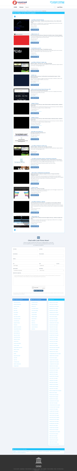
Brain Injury (15, 310)
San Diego (32, 11)
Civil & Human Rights (35, 310)
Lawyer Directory (22, 11)
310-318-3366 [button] (35, 127)
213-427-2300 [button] (35, 226)
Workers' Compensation (17, 363)
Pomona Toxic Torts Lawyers (53, 388)
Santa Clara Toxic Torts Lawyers (54, 415)
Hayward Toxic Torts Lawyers (53, 351)
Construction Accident (17, 318)
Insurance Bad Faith (46, 451)
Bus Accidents (16, 312)
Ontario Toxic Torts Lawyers (53, 378)
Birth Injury (15, 308)
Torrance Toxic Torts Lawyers (53, 433)
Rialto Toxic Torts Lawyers (53, 392)
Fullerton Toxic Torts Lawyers (53, 345)
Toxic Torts (15, 359)
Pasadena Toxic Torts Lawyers (53, 386)
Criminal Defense (34, 314)
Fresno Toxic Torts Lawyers (53, 343)
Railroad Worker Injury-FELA (18, 347)
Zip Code (58, 263)
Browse (21, 7)
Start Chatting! (39, 290)
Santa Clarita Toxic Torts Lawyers (54, 417)
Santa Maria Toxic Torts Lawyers (54, 419)
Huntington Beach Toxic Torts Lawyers (55, 353)
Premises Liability (16, 345)
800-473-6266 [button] (35, 113)
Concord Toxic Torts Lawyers (53, 318)
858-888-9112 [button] (35, 71)
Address (14, 258)
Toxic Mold (15, 357)
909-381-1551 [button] (35, 195)
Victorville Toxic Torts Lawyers (53, 439)
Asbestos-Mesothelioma (17, 304)
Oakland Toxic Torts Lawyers (53, 374)
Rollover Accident (16, 349)
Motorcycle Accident (17, 335)
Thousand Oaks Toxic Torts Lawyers (54, 431)
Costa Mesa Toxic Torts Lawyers (54, 322)
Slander (15, 353)
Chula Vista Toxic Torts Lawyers (54, 314)
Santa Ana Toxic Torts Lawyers (53, 413)
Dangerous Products (17, 322)
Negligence (14, 451)
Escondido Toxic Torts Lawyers (53, 335)
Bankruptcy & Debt (34, 304)
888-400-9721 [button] (35, 98)
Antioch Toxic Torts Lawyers (53, 304)
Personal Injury (16, 341)
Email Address (15, 253)
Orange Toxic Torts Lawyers (53, 380)
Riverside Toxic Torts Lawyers (53, 396)
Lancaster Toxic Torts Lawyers (53, 359)
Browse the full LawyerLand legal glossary (19, 452)
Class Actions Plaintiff (17, 316)
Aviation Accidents (16, 306)
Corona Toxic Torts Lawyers (53, 320)
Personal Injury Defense (17, 343)
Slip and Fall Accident (17, 355)
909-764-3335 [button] (35, 85)
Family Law (33, 320)
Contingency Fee (40, 451)
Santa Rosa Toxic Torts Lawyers (54, 421)
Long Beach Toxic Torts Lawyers (54, 361)
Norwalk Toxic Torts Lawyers (53, 372)
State (40, 263)
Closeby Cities (52, 299)
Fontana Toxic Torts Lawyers (53, 339)
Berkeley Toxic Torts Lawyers (53, 308)
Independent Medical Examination (55, 451)
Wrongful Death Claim (33, 451)
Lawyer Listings (58, 2)
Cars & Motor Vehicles (35, 308)
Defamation (15, 324)
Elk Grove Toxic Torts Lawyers (53, 333)
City (13, 263)
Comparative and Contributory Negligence (23, 451)
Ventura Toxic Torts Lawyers (53, 437)
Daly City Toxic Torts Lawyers (53, 324)
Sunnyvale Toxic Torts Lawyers (53, 427)
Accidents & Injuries (38, 11)
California (28, 11)
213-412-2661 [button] (35, 139)
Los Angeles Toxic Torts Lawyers (54, 363)
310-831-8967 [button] (35, 212)
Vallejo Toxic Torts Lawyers (53, 435)
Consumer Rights (34, 312)
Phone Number (41, 253)
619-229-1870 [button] (35, 29)
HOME (15, 7)
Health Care (33, 322)
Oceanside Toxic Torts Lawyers (54, 376)
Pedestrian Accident (17, 339)
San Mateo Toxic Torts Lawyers (54, 411)
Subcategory (41, 268)
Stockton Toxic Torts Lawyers (53, 425)
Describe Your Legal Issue (17, 272)
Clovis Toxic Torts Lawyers (53, 316)
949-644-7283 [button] (35, 167)
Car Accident (16, 314)
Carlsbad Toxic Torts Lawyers (53, 312)
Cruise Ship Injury (16, 320)
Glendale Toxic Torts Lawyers (53, 349)
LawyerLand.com (15, 11)
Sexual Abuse (16, 351)
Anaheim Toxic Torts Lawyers (53, 302)
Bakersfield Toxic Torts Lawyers (54, 306)
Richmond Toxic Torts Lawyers (53, 394)
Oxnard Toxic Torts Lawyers (53, 382)
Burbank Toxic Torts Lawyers (53, 310)
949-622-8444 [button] (35, 183)
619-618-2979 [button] (35, 42)
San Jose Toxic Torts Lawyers (53, 409)
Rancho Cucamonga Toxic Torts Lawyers (55, 390)
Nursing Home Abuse (17, 337)
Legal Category (15, 268)
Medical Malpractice (17, 333)
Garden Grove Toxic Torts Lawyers (54, 347)
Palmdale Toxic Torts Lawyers (53, 384)
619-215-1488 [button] (35, 56)
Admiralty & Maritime (17, 302)
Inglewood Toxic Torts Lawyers (53, 355)
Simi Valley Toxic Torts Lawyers (54, 423)
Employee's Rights (34, 316)
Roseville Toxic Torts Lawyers (53, 398)
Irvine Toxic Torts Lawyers (53, 357)
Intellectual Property (35, 324)
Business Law (34, 306)
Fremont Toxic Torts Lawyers (53, 341)
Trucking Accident (16, 361)
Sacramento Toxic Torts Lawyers (54, 400)
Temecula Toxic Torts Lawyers (53, 429)
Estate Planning (34, 318)
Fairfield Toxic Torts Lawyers (53, 337)
